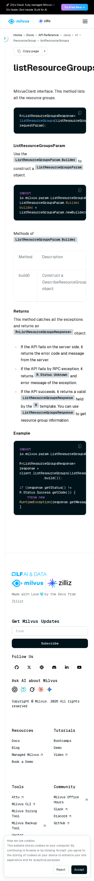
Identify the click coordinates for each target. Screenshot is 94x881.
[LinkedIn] (67, 667)
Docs (30, 35)
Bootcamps (62, 741)
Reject (60, 870)
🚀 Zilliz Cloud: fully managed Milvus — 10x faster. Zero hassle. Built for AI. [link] (30, 7)
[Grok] (32, 690)
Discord (60, 816)
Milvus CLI (21, 804)
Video (58, 754)
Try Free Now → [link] (74, 7)
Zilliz (17, 601)
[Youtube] (79, 667)
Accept (79, 870)
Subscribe (50, 643)
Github (59, 823)
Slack (58, 809)
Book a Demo (22, 761)
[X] (29, 667)
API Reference (48, 35)
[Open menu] (85, 21)
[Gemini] (49, 690)
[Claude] (41, 690)
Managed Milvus (25, 754)
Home (17, 35)
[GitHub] (16, 667)
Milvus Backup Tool (24, 825)
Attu (16, 797)
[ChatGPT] (15, 690)
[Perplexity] (23, 690)
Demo (57, 748)
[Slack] (42, 667)
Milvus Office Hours (66, 799)
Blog (16, 748)
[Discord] (54, 667)
